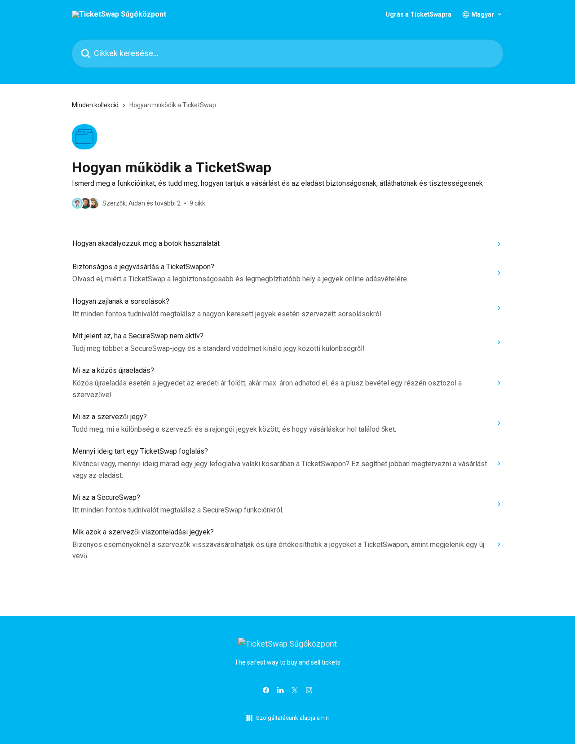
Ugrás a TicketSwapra (418, 14)
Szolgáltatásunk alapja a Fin (292, 717)
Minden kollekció (95, 105)
